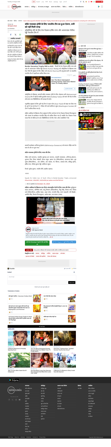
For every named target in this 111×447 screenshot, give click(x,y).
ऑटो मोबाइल (28, 421)
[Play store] (98, 6)
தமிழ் (43, 1)
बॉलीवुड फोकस (44, 408)
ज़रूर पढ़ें (83, 46)
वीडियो (82, 108)
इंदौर (26, 401)
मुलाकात (43, 419)
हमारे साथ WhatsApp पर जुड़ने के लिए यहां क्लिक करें (37, 243)
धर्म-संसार (62, 253)
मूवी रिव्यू (43, 396)
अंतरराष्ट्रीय (27, 398)
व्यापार (26, 429)
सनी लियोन (43, 413)
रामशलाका (90, 406)
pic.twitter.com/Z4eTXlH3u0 (55, 180)
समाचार (27, 7)
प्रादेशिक (27, 403)
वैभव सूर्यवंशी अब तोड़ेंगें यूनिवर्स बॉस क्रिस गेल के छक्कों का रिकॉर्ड (90, 73)
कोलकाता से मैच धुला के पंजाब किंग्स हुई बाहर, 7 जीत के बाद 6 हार (90, 49)
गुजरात (26, 411)
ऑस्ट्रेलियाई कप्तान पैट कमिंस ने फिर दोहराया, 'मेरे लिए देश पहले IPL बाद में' (91, 61)
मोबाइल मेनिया (28, 431)
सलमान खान (43, 411)
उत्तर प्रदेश (27, 391)
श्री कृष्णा (59, 396)
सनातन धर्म (59, 393)
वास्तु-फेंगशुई (90, 401)
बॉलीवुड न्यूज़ (43, 388)
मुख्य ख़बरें (27, 393)
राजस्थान (27, 416)
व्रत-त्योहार (59, 403)
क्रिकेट (64, 7)
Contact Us (35, 437)
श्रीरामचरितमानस (79, 7)
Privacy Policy (42, 437)
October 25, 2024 (43, 184)
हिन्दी (34, 1)
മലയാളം (56, 1)
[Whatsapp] (94, 2)
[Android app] (14, 380)
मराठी (46, 1)
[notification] (101, 6)
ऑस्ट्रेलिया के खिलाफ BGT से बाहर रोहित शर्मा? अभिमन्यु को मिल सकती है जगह (14, 51)
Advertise (23, 437)
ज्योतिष (70, 7)
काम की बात (27, 419)
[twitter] (83, 2)
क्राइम (26, 424)
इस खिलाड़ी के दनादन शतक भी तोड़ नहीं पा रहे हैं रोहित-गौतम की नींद (15, 46)
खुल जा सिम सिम (44, 403)
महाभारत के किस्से (30, 256)
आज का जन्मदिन (91, 391)
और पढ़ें (51, 237)
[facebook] (81, 2)
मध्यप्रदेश (27, 406)
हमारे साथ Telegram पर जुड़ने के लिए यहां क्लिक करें (64, 242)
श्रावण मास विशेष (55, 7)
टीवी (42, 416)
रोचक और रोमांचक (51, 256)
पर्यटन (42, 401)
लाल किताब (90, 398)
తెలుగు (50, 1)
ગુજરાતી (65, 1)
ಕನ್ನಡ (61, 1)
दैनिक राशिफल (91, 388)
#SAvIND (36, 180)
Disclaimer (28, 437)
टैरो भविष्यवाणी (91, 403)
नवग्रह (89, 413)
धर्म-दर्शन (59, 406)
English (38, 1)
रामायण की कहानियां (40, 256)
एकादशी (59, 388)
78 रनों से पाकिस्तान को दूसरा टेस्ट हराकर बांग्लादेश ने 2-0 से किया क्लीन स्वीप (91, 96)
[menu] (9, 6)
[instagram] (89, 2)
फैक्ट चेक (27, 426)
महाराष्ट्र (26, 413)
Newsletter (98, 1)
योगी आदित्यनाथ (28, 388)
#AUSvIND (43, 180)
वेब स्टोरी (43, 393)
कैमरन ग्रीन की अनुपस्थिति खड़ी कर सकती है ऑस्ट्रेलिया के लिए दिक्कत (15, 42)
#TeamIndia (28, 180)
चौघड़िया (90, 408)
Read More (37, 219)
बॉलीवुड (33, 7)
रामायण (59, 398)
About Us (17, 437)
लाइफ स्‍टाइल (55, 253)
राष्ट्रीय (26, 396)
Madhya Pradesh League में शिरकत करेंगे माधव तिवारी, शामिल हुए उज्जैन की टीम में (90, 85)
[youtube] (91, 2)
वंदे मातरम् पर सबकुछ (43, 7)
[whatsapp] (20, 34)
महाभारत (59, 401)
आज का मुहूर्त (91, 393)
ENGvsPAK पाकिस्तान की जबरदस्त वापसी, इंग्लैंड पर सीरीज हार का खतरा (51, 250)
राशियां (89, 396)
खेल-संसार (10, 21)
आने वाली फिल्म (44, 406)
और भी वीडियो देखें (84, 110)
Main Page (10, 437)
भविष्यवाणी (59, 391)
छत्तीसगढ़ (27, 408)
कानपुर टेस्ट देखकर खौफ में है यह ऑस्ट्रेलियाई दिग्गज (15, 60)
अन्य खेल (80, 388)
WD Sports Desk (12, 26)
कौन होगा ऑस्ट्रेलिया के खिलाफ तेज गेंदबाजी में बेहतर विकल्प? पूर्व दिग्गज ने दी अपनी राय (15, 55)
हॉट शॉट (42, 391)
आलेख (42, 398)
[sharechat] (86, 2)
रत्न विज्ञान (90, 416)
